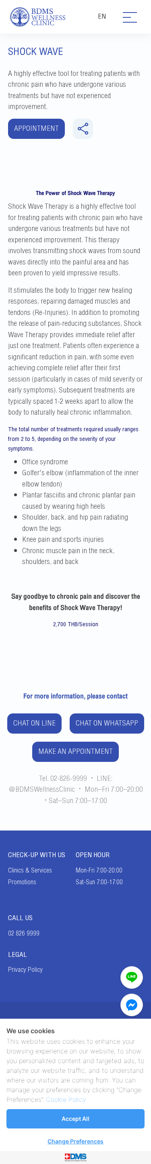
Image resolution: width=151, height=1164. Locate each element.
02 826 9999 (23, 933)
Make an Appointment (75, 751)
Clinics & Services (30, 870)
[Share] (83, 129)
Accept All (75, 1118)
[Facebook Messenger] (131, 1005)
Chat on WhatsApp (107, 723)
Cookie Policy (66, 1099)
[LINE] (131, 977)
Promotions (22, 882)
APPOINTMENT (36, 128)
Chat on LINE (34, 723)
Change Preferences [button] (75, 1141)
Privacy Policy (25, 970)
